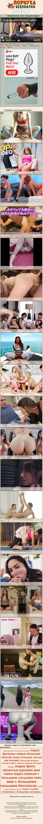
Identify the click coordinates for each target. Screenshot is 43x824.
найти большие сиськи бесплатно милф (16, 751)
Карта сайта (21, 816)
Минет (10, 47)
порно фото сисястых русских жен (21, 768)
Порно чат (25, 11)
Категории (17, 11)
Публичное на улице (12, 45)
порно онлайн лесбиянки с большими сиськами (21, 790)
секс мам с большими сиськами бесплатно (21, 782)
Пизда (25, 45)
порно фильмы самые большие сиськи (21, 754)
